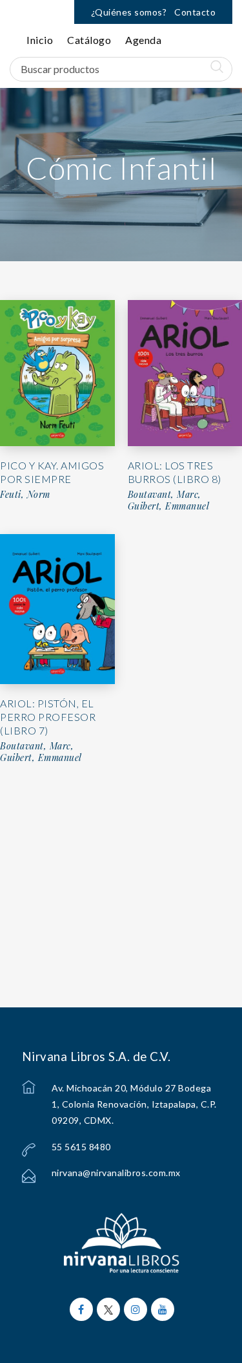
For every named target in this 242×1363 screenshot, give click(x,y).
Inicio (39, 40)
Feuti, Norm (25, 494)
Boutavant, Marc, (37, 746)
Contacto (195, 11)
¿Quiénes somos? (129, 11)
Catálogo (89, 40)
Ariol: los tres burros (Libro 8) (174, 472)
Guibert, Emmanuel (41, 758)
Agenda (143, 40)
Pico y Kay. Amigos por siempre (52, 472)
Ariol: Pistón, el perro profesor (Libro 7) (48, 716)
